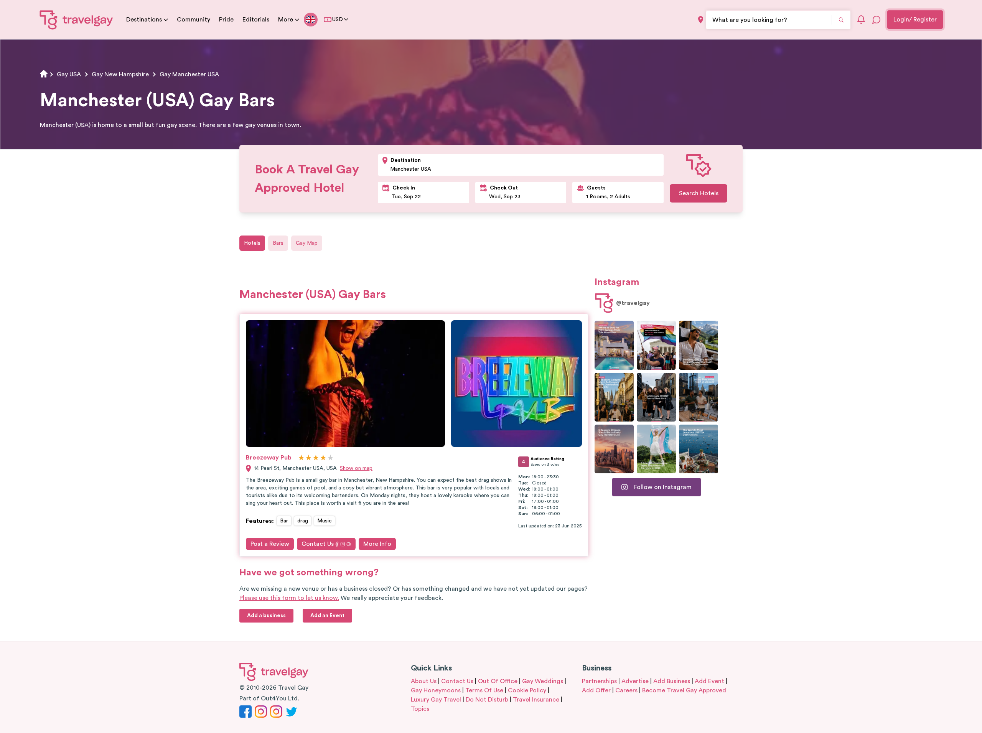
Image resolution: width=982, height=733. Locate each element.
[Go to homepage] (76, 20)
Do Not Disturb (487, 700)
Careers (626, 690)
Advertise (635, 681)
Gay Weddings (542, 681)
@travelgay (633, 303)
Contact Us (318, 544)
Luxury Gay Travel (436, 700)
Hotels (252, 243)
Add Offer (596, 690)
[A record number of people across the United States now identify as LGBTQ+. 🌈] (656, 345)
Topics (420, 709)
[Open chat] (876, 19)
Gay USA (69, 74)
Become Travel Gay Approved (684, 690)
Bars (278, 243)
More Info (377, 544)
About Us (424, 681)
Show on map (356, 468)
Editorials (255, 19)
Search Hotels (698, 193)
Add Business (671, 681)
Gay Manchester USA (189, 74)
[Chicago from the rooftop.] (698, 397)
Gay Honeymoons (436, 690)
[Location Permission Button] (700, 19)
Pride (226, 19)
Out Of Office (497, 681)
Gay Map (307, 243)
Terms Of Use (484, 690)
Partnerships (599, 681)
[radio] (301, 458)
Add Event (709, 681)
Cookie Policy (527, 690)
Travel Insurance (536, 700)
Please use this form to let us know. (289, 598)
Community (193, 19)
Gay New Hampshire (120, 74)
